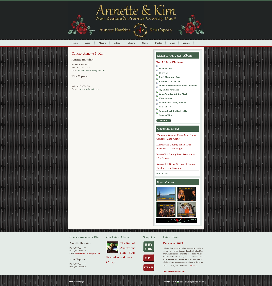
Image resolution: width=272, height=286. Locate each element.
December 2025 (173, 243)
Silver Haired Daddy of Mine (172, 102)
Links (172, 43)
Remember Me (166, 107)
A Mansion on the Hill (169, 81)
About (87, 42)
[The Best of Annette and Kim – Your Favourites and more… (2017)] (112, 247)
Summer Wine (165, 115)
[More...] (193, 265)
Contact (185, 42)
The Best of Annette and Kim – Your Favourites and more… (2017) (120, 252)
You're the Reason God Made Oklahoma (178, 85)
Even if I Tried (165, 68)
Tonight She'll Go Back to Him (173, 111)
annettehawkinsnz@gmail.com (91, 70)
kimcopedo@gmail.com (88, 89)
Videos (117, 43)
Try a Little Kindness (169, 90)
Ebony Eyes (165, 73)
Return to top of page (76, 282)
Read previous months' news (174, 271)
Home (75, 43)
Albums (101, 42)
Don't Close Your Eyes (169, 77)
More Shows (162, 173)
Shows (130, 42)
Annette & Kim (144, 10)
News (145, 43)
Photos (157, 42)
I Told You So (165, 98)
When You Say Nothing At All (173, 94)
